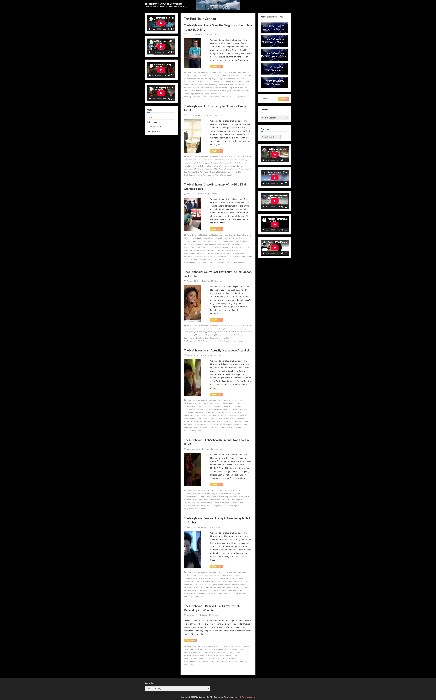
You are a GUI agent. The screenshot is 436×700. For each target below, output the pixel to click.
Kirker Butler (199, 88)
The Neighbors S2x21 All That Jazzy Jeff (199, 175)
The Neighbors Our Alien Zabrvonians (163, 3)
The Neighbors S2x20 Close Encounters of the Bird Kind (204, 262)
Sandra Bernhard (205, 658)
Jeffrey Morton (219, 81)
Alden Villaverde (225, 400)
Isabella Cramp (200, 163)
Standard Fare (204, 259)
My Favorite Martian (237, 503)
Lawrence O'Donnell (235, 166)
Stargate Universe (224, 172)
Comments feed (154, 127)
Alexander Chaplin (238, 400)
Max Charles (188, 91)
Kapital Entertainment (236, 85)
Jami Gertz (199, 81)
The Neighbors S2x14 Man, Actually (223, 427)
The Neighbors (215, 94)
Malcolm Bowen (190, 503)
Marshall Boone (243, 88)
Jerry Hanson (198, 85)
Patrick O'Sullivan (245, 169)
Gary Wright (212, 79)
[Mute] (169, 29)
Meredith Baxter (200, 91)
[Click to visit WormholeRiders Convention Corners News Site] (274, 46)
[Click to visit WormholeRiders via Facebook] (274, 74)
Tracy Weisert (189, 509)
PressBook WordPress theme (244, 697)
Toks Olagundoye (238, 97)
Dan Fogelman (234, 75)
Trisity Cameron (201, 509)
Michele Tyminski (226, 91)
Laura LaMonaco (215, 500)
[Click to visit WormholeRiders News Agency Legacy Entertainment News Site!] (274, 60)
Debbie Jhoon (246, 75)
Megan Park (208, 169)
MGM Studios (219, 169)
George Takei (222, 79)
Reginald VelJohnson (241, 91)
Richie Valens (215, 256)
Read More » (217, 66)
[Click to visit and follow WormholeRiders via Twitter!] (274, 88)
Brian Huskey (203, 406)
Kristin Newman (221, 88)
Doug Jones (218, 329)
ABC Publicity (203, 72)
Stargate (213, 172)
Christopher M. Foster (201, 75)
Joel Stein (231, 247)
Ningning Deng (189, 506)
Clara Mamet (214, 75)
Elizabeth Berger (190, 79)
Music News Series (236, 335)
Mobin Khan (215, 424)
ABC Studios (213, 72)
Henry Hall (232, 79)
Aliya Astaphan (200, 403)
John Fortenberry (210, 85)
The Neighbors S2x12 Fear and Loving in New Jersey (227, 593)
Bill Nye (187, 238)
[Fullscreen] (172, 29)
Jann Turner (208, 81)
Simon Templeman (202, 94)
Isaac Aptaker (189, 81)
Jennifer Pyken (243, 81)
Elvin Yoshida (202, 79)
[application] (161, 23)
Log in (149, 117)
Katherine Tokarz (201, 500)
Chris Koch (188, 75)
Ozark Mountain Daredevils (194, 338)
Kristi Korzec (209, 88)
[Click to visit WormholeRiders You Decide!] (274, 32)
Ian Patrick (241, 79)
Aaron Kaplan (192, 72)
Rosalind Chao (226, 256)
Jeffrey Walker (231, 81)
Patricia (203, 34)
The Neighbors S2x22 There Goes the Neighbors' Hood (204, 97)
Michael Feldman (213, 91)
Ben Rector (247, 72)
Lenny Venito (232, 88)
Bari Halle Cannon (235, 72)
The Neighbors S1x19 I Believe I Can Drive (199, 661)
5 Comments (216, 615)
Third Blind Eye (221, 661)
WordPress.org (153, 131)
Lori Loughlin (237, 500)
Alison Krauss (223, 72)
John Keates (222, 85)
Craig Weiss (224, 75)
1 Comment (214, 34)
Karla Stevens (189, 88)
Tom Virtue (202, 430)
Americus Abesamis (214, 403)
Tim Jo (228, 97)
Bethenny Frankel (190, 406)
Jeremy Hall (188, 85)
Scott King (236, 256)
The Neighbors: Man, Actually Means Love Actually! (216, 350)
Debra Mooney (221, 409)
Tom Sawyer (188, 664)
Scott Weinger (189, 94)
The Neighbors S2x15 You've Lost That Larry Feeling (203, 341)
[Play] (150, 29)
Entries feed (152, 122)
